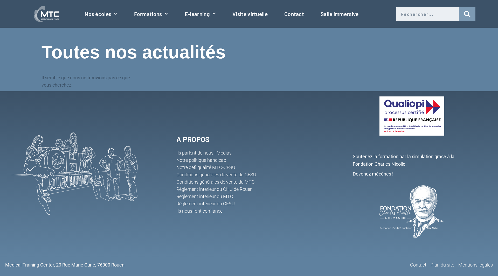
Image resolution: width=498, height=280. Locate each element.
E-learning (197, 14)
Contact (294, 14)
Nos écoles (98, 14)
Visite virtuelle (250, 14)
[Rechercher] (467, 14)
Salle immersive (340, 14)
